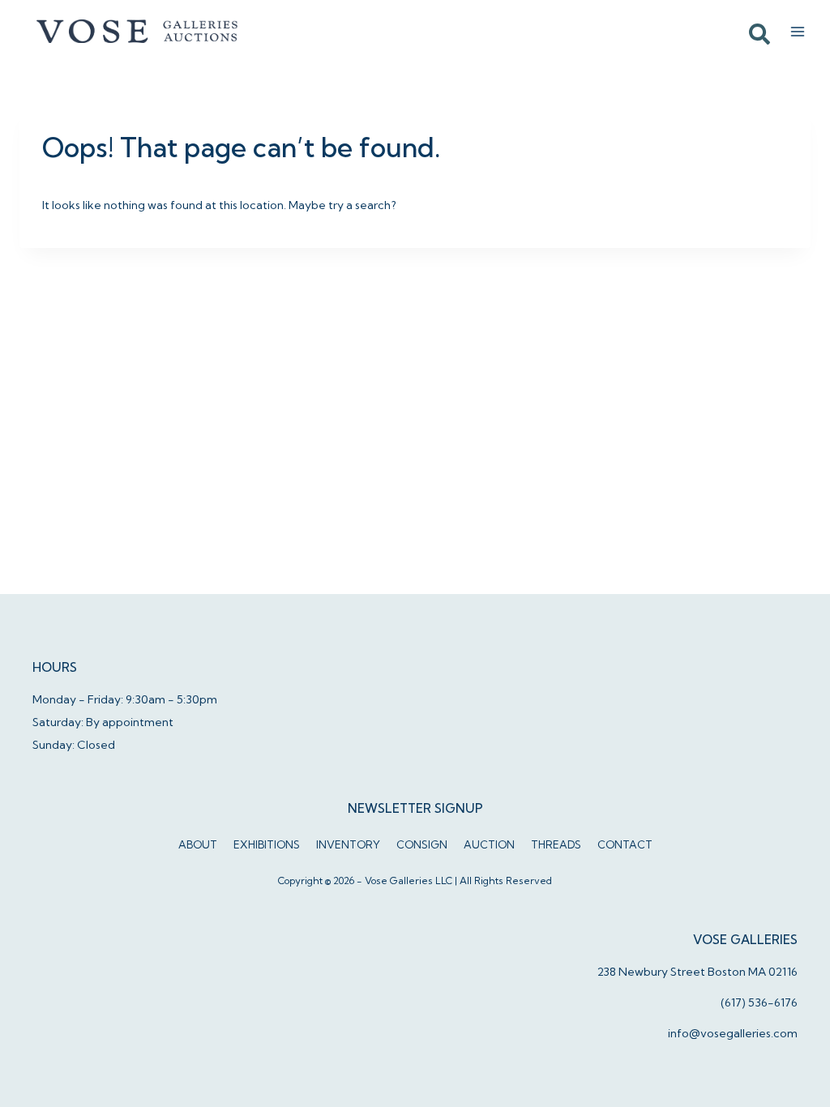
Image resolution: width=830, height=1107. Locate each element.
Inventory (348, 844)
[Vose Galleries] (137, 31)
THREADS (556, 844)
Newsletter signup (415, 808)
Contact (624, 844)
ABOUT (197, 844)
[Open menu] (797, 32)
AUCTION (489, 844)
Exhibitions (266, 844)
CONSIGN (421, 844)
